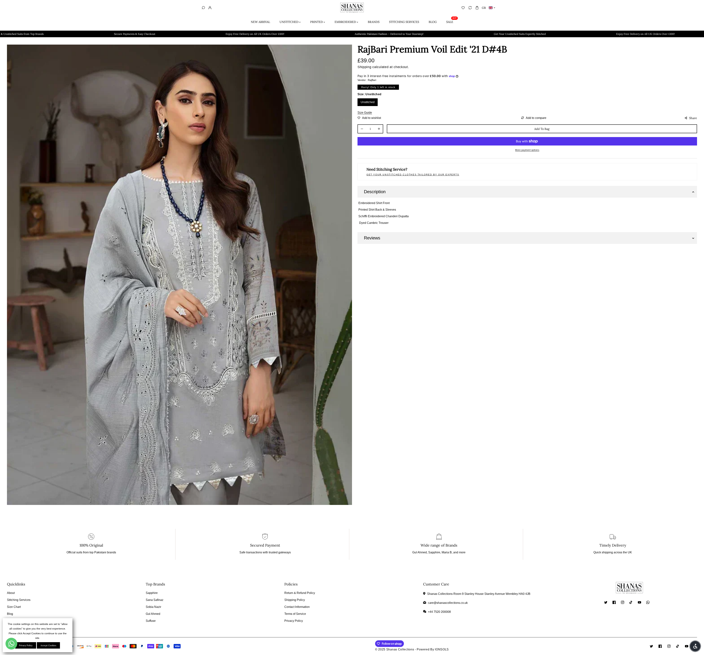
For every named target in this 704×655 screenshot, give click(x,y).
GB (484, 8)
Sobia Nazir (153, 606)
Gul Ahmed (153, 613)
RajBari (372, 80)
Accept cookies (48, 645)
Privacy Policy (293, 620)
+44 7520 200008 (439, 611)
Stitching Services (18, 599)
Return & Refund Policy (299, 592)
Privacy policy (25, 645)
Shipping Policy (294, 599)
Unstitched (368, 102)
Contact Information (297, 606)
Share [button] (693, 118)
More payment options (527, 150)
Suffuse (151, 620)
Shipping (364, 67)
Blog (10, 613)
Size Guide (365, 112)
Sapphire (152, 592)
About (11, 592)
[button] (477, 8)
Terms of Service (295, 613)
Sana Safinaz (154, 599)
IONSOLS (442, 649)
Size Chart (14, 606)
